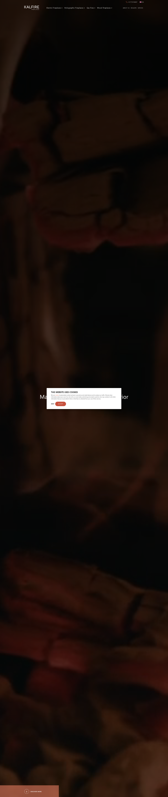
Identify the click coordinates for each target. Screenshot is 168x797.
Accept (60, 404)
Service (140, 8)
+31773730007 (132, 2)
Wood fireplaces (104, 8)
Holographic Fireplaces (73, 8)
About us (126, 8)
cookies (57, 395)
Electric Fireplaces (53, 8)
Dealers (133, 8)
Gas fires (90, 8)
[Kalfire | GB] (31, 8)
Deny (52, 404)
